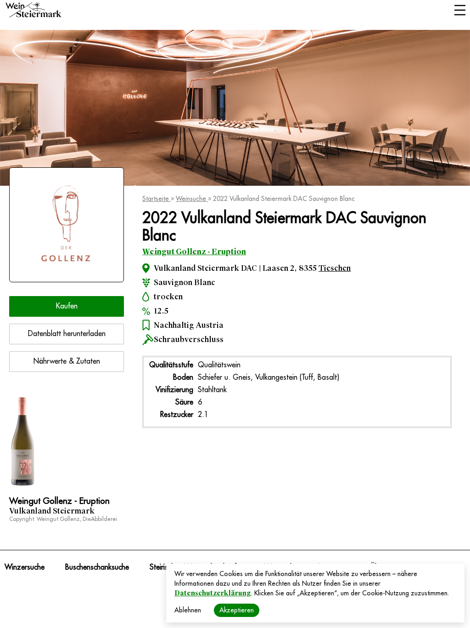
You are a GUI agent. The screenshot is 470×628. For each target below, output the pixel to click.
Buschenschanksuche (97, 567)
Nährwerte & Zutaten (67, 361)
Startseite (156, 198)
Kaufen (67, 306)
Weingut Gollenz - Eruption (194, 252)
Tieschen (335, 268)
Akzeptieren (236, 610)
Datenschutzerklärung (212, 593)
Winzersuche (25, 567)
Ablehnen (187, 610)
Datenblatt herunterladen (67, 333)
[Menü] (459, 11)
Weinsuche (192, 198)
